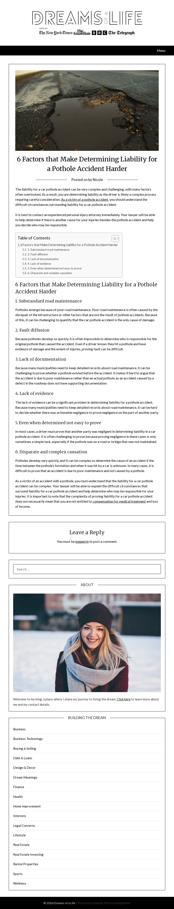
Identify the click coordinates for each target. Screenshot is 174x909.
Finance (18, 787)
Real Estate (21, 845)
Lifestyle (19, 835)
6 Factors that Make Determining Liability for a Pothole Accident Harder (69, 245)
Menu (161, 50)
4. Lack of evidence (39, 263)
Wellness (19, 883)
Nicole (98, 179)
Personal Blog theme (117, 903)
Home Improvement (27, 806)
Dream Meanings (25, 777)
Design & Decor (24, 767)
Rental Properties (25, 864)
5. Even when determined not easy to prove (54, 268)
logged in (82, 541)
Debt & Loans (22, 758)
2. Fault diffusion (38, 254)
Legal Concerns (24, 825)
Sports (17, 874)
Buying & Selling (24, 748)
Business (19, 729)
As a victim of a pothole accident (84, 199)
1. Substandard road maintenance (48, 249)
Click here (123, 699)
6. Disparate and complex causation (50, 273)
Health (18, 797)
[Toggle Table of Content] (113, 238)
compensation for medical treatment (119, 501)
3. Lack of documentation (43, 259)
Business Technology (28, 739)
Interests (19, 816)
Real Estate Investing (28, 854)
